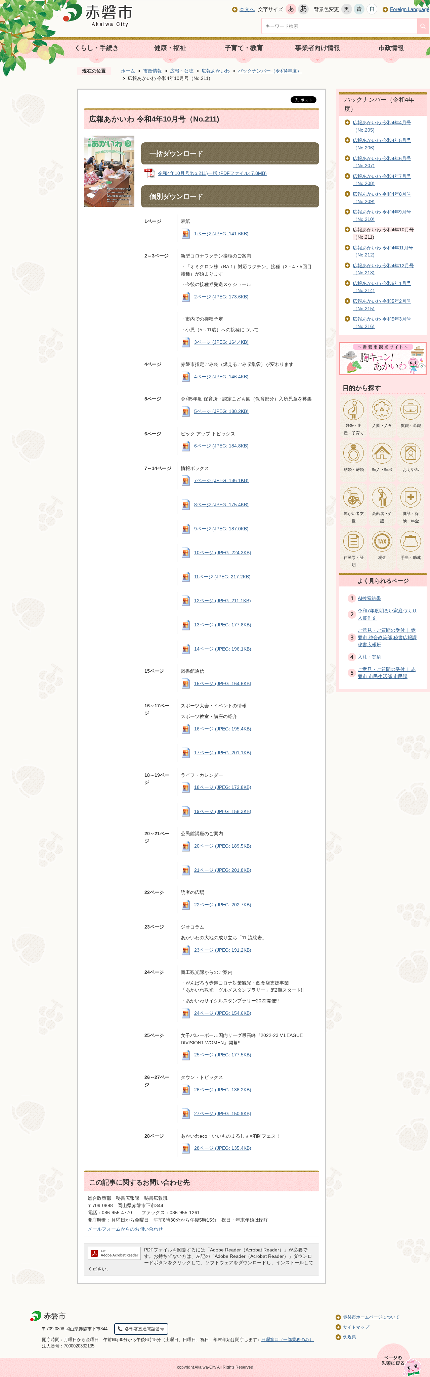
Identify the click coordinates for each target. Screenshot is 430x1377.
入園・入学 (382, 426)
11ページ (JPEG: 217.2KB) (222, 576)
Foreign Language (409, 9)
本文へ (247, 9)
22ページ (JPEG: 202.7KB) (222, 904)
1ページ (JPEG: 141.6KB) (221, 233)
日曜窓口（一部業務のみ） (287, 1339)
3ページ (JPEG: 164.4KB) (221, 342)
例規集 (349, 1336)
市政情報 (391, 47)
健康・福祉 (170, 47)
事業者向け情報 (317, 47)
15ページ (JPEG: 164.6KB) (222, 683)
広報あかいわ (216, 71)
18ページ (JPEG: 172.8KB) (222, 787)
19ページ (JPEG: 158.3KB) (222, 811)
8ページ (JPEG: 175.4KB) (221, 504)
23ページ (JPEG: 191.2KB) (222, 950)
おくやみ (411, 470)
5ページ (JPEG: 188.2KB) (221, 411)
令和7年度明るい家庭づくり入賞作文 (387, 614)
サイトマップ (356, 1327)
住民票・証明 (354, 561)
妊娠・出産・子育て (354, 429)
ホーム (128, 71)
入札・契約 (369, 657)
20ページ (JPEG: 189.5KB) (222, 846)
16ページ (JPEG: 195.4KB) (222, 728)
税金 (382, 558)
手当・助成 (411, 558)
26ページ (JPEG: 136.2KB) (222, 1089)
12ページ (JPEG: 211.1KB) (222, 600)
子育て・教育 (244, 47)
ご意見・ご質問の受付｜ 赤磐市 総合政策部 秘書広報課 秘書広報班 (387, 637)
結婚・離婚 (354, 470)
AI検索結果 (369, 598)
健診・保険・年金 (411, 517)
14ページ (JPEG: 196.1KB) (222, 649)
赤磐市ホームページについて (371, 1317)
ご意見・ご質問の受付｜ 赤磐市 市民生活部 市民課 (387, 673)
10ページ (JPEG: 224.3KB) (222, 552)
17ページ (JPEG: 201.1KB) (222, 752)
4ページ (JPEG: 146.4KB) (221, 376)
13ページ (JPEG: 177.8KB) (222, 624)
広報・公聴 (182, 71)
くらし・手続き (96, 47)
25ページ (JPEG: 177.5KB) (222, 1054)
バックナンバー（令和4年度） (270, 71)
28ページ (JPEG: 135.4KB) (222, 1148)
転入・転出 (382, 470)
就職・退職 (411, 426)
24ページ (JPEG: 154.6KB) (222, 1013)
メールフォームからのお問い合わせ (125, 1229)
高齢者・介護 (382, 517)
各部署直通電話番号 (144, 1328)
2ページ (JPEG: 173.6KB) (221, 296)
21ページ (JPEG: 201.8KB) (222, 870)
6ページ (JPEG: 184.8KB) (221, 445)
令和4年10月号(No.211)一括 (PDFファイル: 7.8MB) (212, 173)
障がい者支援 (354, 517)
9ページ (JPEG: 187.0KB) (221, 528)
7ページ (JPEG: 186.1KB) (221, 480)
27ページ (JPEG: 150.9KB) (222, 1113)
